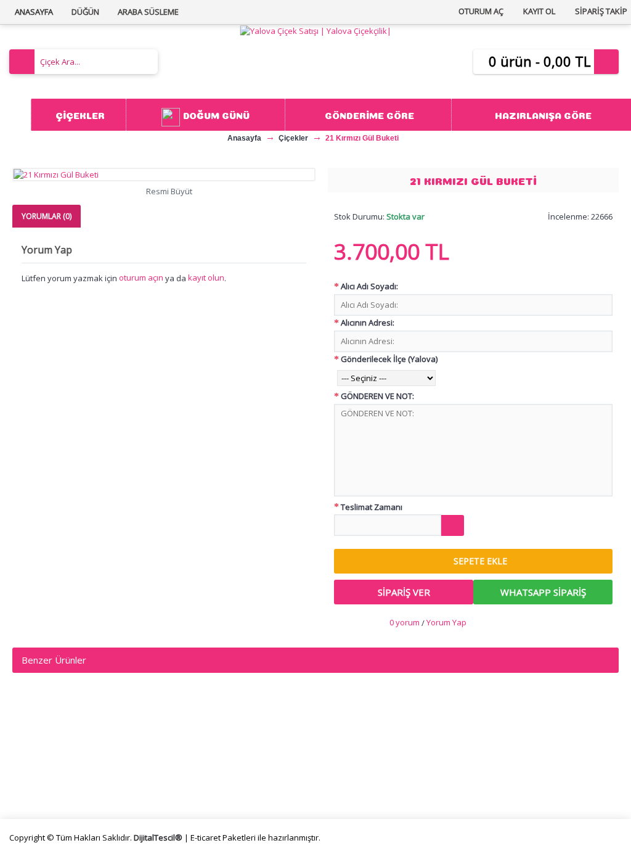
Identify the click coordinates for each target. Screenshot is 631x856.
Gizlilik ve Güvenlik (210, 769)
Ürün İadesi (353, 783)
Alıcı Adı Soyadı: (369, 286)
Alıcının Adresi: (367, 322)
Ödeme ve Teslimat (214, 754)
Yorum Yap (446, 622)
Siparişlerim (354, 754)
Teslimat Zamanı (371, 506)
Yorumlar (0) (46, 216)
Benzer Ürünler (54, 660)
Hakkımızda (42, 739)
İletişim (345, 739)
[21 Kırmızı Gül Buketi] (164, 174)
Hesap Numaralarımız (63, 769)
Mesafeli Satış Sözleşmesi (226, 739)
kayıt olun (206, 277)
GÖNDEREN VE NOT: (377, 395)
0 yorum (404, 622)
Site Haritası (354, 769)
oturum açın (141, 277)
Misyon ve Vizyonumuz (65, 754)
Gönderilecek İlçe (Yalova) (389, 358)
